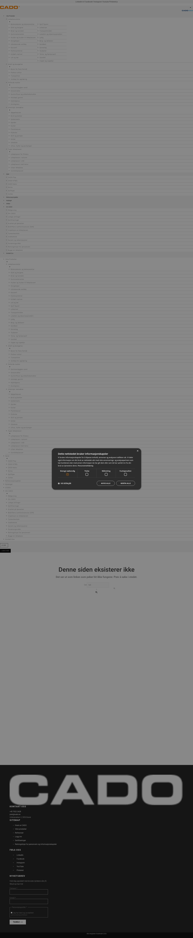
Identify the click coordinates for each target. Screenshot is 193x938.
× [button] (137, 451)
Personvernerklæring (85, 466)
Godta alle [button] (126, 483)
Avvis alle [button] (105, 483)
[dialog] (96, 469)
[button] (64, 483)
